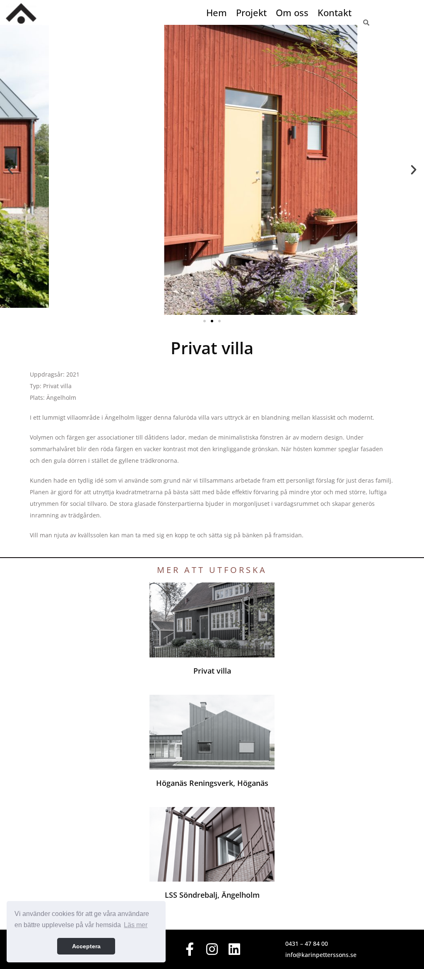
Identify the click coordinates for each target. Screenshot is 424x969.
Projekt (251, 12)
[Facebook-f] (190, 949)
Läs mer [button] (135, 924)
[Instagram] (212, 949)
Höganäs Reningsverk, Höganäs (212, 783)
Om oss (292, 12)
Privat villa (212, 671)
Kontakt (335, 12)
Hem (216, 12)
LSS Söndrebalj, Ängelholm (212, 895)
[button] (10, 170)
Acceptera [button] (86, 946)
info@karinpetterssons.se (321, 955)
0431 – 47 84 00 (306, 943)
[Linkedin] (234, 949)
